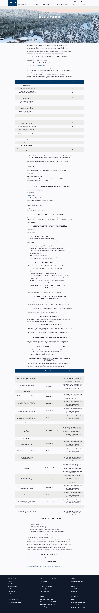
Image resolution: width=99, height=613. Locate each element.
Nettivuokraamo (12, 591)
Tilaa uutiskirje (43, 583)
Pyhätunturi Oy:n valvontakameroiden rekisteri (37, 557)
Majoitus (35, 4)
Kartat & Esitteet (75, 588)
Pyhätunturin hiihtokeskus (48, 578)
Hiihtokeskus (46, 4)
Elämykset (73, 4)
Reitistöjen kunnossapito (14, 602)
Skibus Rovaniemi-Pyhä (77, 581)
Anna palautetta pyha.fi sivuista (79, 594)
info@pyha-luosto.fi (31, 195)
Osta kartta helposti (13, 599)
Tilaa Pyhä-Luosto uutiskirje (78, 602)
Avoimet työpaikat (75, 604)
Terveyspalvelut (75, 591)
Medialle (73, 599)
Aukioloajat (73, 583)
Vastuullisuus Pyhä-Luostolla (78, 607)
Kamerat (73, 586)
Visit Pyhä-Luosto (76, 596)
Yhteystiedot (43, 581)
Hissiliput (10, 588)
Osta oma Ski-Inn (44, 591)
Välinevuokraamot (12, 586)
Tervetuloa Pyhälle (23, 4)
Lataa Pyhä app (44, 607)
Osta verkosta (12, 578)
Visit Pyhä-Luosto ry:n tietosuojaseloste (36, 65)
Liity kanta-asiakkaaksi (46, 586)
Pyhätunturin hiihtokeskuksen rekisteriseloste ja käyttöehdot (41, 68)
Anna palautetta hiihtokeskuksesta (49, 604)
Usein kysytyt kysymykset (46, 599)
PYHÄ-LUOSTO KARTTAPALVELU (16, 594)
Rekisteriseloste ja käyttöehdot (48, 601)
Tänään (74, 1)
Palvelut (85, 4)
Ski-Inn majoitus (44, 588)
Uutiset (42, 596)
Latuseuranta (11, 597)
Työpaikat (42, 594)
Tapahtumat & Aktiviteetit (60, 4)
